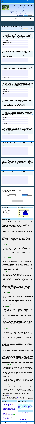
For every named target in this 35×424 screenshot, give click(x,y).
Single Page (25, 28)
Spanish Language (28, 405)
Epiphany (4, 152)
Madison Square (6, 183)
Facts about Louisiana (7, 404)
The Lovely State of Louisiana (8, 414)
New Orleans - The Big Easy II (8, 405)
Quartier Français (6, 75)
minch (18, 397)
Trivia (14, 1)
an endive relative (6, 44)
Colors (27, 404)
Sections (10, 1)
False (4, 61)
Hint (32, 37)
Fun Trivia (5, 1)
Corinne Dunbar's (6, 123)
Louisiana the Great (6, 417)
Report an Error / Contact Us (25, 422)
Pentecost (5, 154)
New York (19, 406)
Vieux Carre (5, 73)
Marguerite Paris (6, 91)
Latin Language (24, 406)
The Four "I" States (6, 418)
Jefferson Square (6, 178)
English (24, 404)
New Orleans (5, 412)
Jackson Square (6, 176)
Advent (4, 149)
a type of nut (5, 40)
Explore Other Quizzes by (25, 412)
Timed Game (31, 28)
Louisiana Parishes (6, 403)
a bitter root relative (6, 46)
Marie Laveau (5, 89)
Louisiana (4, 413)
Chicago (19, 408)
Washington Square (6, 181)
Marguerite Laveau (6, 93)
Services (17, 1)
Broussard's (5, 119)
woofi (4, 19)
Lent (4, 147)
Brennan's (5, 117)
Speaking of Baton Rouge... (7, 408)
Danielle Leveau (6, 95)
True (4, 59)
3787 (31, 19)
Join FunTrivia (11, 3)
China (29, 406)
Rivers (32, 406)
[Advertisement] (17, 23)
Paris (26, 407)
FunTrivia (23, 419)
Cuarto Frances (6, 77)
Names (23, 405)
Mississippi (29, 407)
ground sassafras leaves (7, 42)
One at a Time (20, 28)
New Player (28, 0)
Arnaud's (4, 121)
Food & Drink (20, 404)
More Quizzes (24, 417)
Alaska (19, 407)
